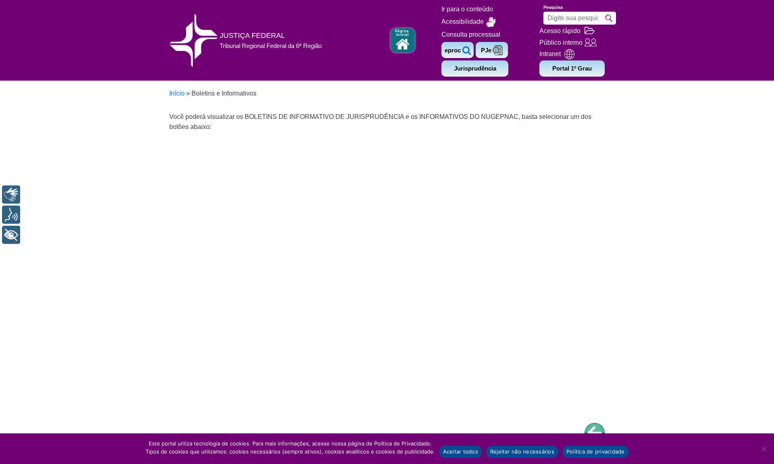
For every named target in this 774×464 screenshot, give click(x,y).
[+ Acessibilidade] (11, 235)
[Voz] (11, 215)
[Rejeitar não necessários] (764, 449)
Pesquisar (609, 18)
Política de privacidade (595, 451)
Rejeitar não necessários (522, 451)
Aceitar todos (460, 451)
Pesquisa (553, 7)
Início (177, 93)
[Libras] (11, 194)
